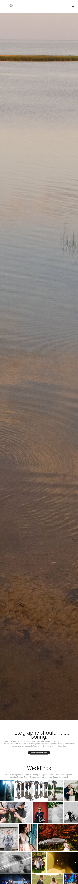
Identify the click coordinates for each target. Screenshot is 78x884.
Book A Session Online (39, 752)
